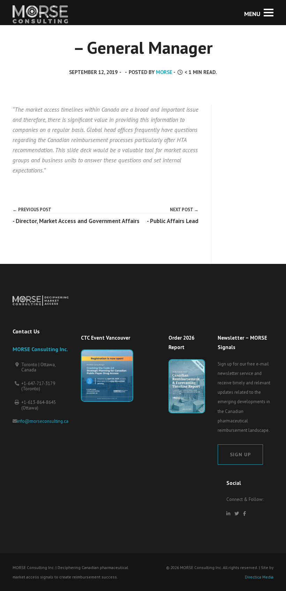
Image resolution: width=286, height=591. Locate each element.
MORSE (164, 72)
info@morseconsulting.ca (42, 421)
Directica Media (259, 576)
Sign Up (240, 454)
